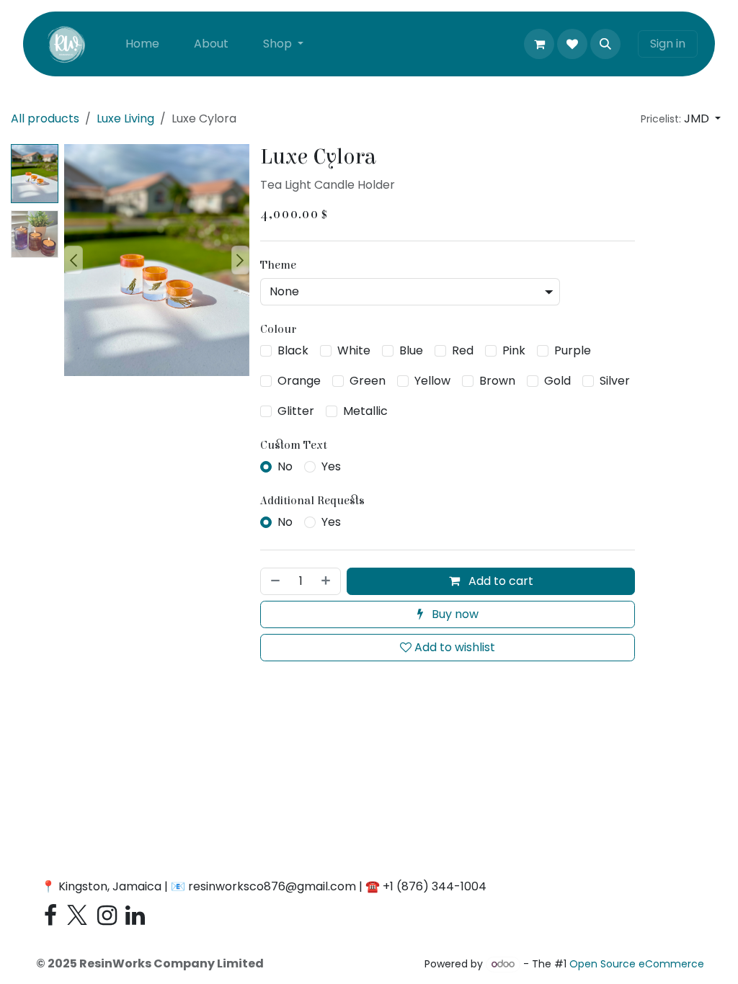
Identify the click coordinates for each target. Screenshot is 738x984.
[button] (605, 44)
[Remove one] (274, 581)
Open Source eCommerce (636, 964)
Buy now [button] (454, 614)
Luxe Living (125, 118)
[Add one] (327, 581)
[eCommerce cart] (539, 44)
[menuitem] (142, 44)
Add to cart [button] (499, 581)
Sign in (667, 43)
